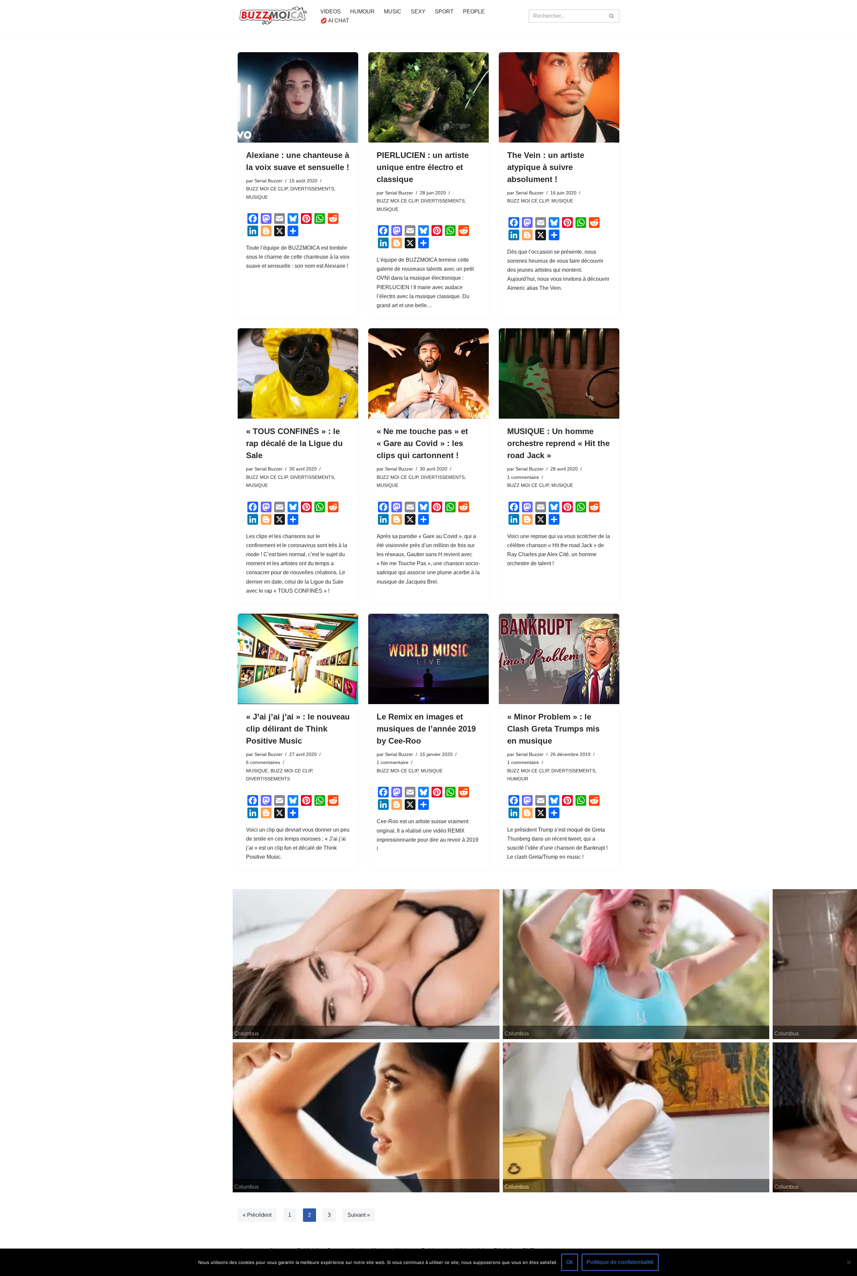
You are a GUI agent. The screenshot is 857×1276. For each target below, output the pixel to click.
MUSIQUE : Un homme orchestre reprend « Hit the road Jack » (558, 443)
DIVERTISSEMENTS (312, 188)
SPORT (444, 11)
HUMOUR (362, 11)
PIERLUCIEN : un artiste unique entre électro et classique (423, 167)
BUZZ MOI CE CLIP (267, 188)
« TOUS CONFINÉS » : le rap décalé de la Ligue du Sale (294, 443)
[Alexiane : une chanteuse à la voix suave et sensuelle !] (298, 97)
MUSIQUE (257, 197)
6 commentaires (263, 762)
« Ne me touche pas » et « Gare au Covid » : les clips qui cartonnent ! (422, 443)
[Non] (848, 1262)
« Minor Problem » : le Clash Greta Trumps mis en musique (553, 728)
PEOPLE (474, 11)
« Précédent (257, 1215)
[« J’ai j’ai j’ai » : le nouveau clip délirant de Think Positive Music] (298, 659)
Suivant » (358, 1215)
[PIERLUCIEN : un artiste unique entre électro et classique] (428, 97)
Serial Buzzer (268, 180)
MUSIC (392, 11)
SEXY (418, 11)
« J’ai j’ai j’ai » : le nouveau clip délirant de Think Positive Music (298, 728)
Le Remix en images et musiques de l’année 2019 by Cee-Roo (426, 728)
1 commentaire (523, 477)
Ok (569, 1262)
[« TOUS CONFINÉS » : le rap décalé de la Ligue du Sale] (298, 373)
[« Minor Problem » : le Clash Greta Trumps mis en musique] (559, 659)
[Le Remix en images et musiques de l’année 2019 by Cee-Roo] (428, 659)
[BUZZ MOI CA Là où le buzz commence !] (273, 16)
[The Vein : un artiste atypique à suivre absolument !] (559, 97)
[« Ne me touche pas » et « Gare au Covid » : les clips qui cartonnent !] (428, 373)
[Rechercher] (611, 16)
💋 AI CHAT (334, 20)
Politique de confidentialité (620, 1262)
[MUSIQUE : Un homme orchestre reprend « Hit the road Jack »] (559, 373)
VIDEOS (330, 11)
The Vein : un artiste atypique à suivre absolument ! (545, 167)
